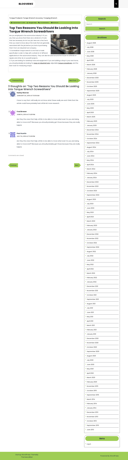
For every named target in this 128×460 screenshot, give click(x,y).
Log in (89, 444)
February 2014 (92, 403)
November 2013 (92, 417)
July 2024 (90, 151)
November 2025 (92, 82)
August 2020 (91, 356)
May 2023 (90, 212)
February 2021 (92, 330)
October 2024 (92, 138)
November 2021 (92, 290)
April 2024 (90, 165)
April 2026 (90, 60)
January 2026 (91, 73)
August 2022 (91, 251)
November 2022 (92, 238)
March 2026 (91, 65)
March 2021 (91, 325)
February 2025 (92, 121)
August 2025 (91, 95)
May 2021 (90, 317)
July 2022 (90, 256)
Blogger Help (32, 22)
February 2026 (92, 69)
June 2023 (90, 208)
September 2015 (93, 395)
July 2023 (90, 204)
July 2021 (90, 308)
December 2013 (92, 412)
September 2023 (93, 195)
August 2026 (91, 43)
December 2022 (92, 234)
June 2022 (90, 260)
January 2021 (91, 334)
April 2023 (90, 217)
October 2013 (92, 421)
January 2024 (92, 178)
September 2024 (93, 143)
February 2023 (92, 225)
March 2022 (91, 273)
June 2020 (90, 364)
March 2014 (91, 399)
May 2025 (90, 108)
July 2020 (90, 360)
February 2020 (92, 382)
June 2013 (90, 430)
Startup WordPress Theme (25, 455)
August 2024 (91, 147)
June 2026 (90, 52)
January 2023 (91, 230)
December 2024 (93, 130)
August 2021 (91, 304)
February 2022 (92, 277)
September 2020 (93, 351)
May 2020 (90, 369)
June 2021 (90, 312)
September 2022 (93, 247)
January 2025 (92, 125)
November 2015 (92, 386)
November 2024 (92, 134)
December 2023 (92, 182)
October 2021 (91, 295)
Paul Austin (21, 133)
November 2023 (92, 186)
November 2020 (92, 343)
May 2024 (90, 160)
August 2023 (91, 199)
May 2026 (90, 56)
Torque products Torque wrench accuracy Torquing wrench (33, 18)
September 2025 (93, 91)
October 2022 (92, 243)
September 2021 (93, 299)
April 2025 (90, 112)
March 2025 (91, 117)
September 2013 (93, 425)
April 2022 (90, 269)
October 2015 (92, 390)
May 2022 (90, 264)
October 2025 (92, 86)
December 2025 (93, 78)
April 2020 (90, 373)
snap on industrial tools (42, 63)
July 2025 (90, 99)
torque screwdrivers (65, 63)
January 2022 (91, 282)
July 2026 (90, 47)
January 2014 (91, 408)
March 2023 (91, 221)
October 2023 (92, 191)
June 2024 (90, 156)
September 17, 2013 (19, 22)
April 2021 (90, 321)
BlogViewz (26, 3)
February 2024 (92, 173)
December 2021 (92, 286)
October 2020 (92, 347)
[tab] (102, 29)
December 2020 (92, 338)
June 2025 (90, 104)
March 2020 (91, 377)
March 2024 (91, 169)
